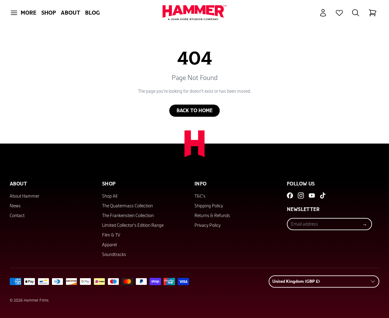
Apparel (109, 245)
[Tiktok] (323, 195)
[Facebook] (290, 195)
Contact (17, 216)
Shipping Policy (208, 206)
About (70, 13)
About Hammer (24, 196)
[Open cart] (372, 12)
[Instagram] (301, 195)
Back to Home (194, 110)
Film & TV (111, 235)
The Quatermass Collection (127, 206)
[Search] (355, 12)
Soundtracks (114, 254)
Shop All (109, 196)
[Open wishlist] (339, 13)
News (15, 206)
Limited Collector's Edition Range (133, 225)
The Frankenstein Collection (128, 216)
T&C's (199, 196)
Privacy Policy (207, 225)
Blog (92, 13)
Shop (48, 13)
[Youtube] (312, 195)
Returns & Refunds (212, 216)
